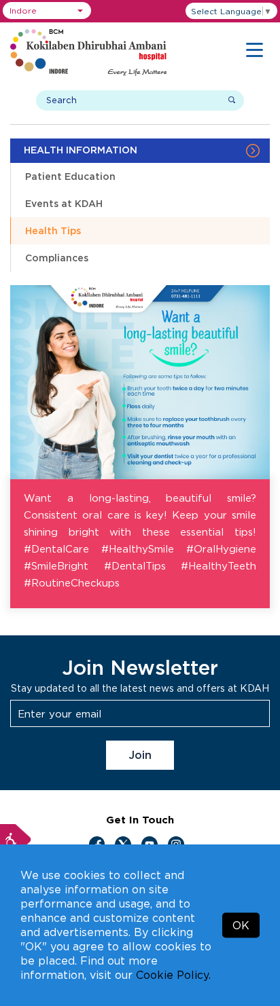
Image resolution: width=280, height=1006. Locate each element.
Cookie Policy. (173, 975)
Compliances (56, 258)
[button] (47, 10)
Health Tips (53, 230)
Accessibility (15, 839)
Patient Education (70, 176)
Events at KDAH (64, 203)
